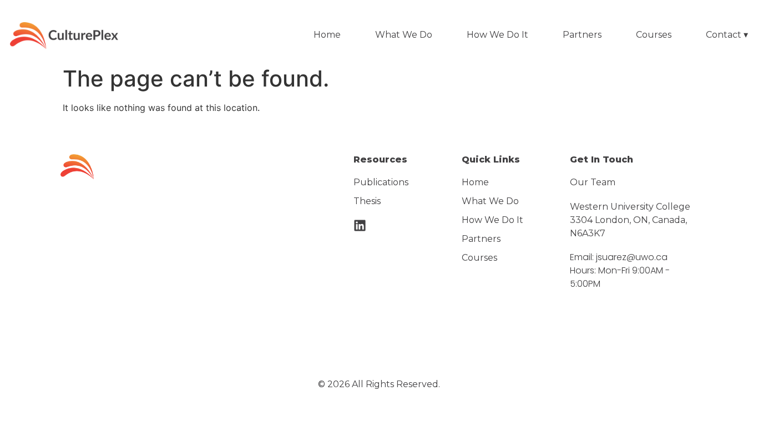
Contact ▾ (727, 34)
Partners (582, 34)
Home (327, 34)
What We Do (403, 34)
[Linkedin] (359, 225)
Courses (653, 34)
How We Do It (497, 34)
